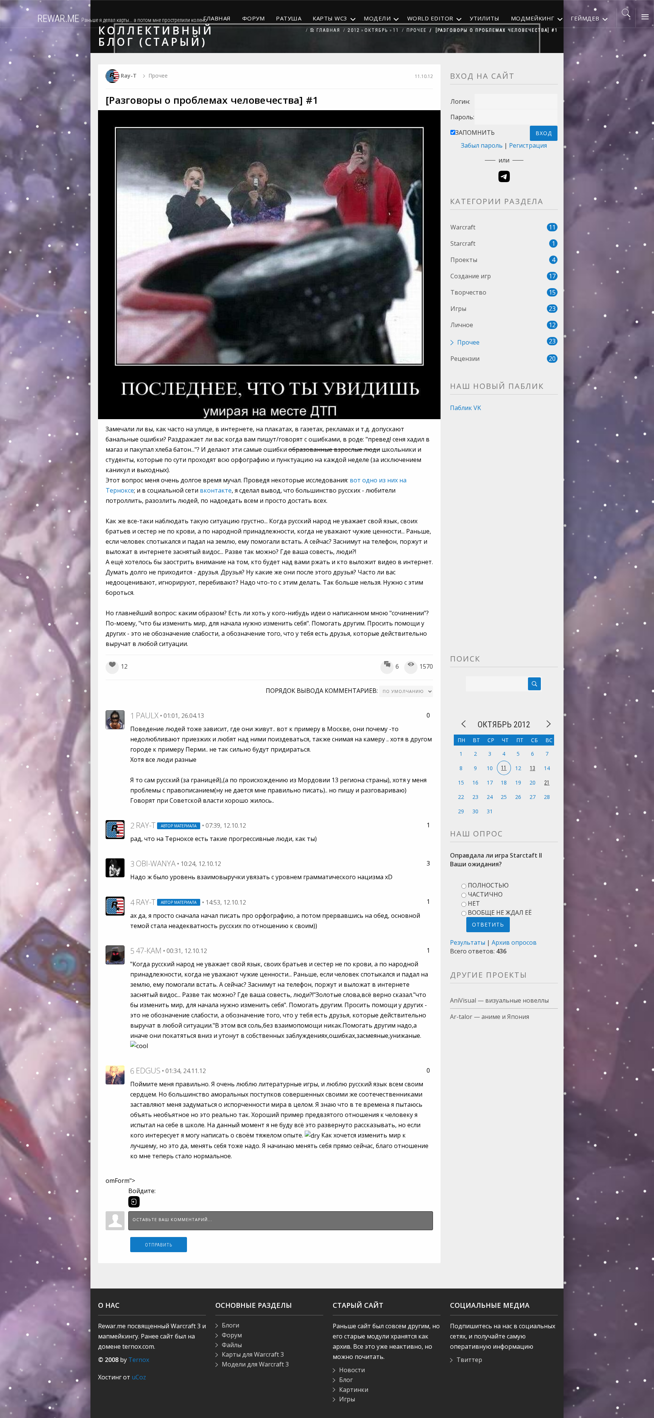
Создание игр (470, 276)
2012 (354, 30)
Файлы (232, 1345)
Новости (352, 1370)
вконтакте (216, 490)
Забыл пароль (482, 145)
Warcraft (462, 227)
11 (396, 30)
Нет (474, 903)
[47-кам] (115, 954)
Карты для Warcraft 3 (253, 1354)
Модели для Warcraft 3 (255, 1364)
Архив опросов (514, 942)
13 (532, 768)
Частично (485, 894)
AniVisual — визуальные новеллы (499, 1000)
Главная (327, 30)
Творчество (468, 292)
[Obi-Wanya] (115, 867)
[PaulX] (115, 719)
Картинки (353, 1389)
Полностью (488, 885)
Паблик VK (465, 408)
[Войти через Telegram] (504, 176)
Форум (232, 1335)
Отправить (159, 1245)
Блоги (230, 1325)
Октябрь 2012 (504, 724)
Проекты (463, 260)
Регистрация (528, 145)
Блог (346, 1380)
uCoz (139, 1377)
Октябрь (376, 30)
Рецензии (465, 358)
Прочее (416, 30)
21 (547, 783)
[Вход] (134, 1201)
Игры (458, 308)
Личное (461, 325)
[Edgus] (115, 1074)
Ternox (138, 1360)
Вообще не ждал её (500, 912)
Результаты (467, 942)
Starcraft (462, 243)
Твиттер (469, 1360)
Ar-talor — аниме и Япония (489, 1016)
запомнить (475, 132)
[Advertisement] (504, 541)
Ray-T (129, 75)
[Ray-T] (115, 829)
